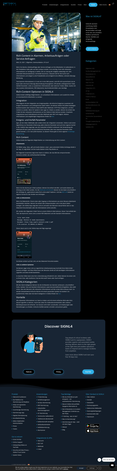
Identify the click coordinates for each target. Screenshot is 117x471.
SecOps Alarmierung (44, 402)
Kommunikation (38, 62)
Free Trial (88, 372)
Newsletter (90, 402)
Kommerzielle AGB (92, 414)
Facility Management (92, 71)
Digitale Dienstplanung (20, 415)
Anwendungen (53, 5)
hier (53, 116)
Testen (93, 5)
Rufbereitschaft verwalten (46, 422)
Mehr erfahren (92, 49)
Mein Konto (103, 5)
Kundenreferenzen (91, 105)
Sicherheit (89, 113)
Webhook (40, 446)
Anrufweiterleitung (19, 418)
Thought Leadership (92, 121)
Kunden (73, 5)
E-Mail (39, 449)
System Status (17, 455)
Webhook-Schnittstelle (46, 190)
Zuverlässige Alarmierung (21, 410)
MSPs (87, 108)
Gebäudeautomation (44, 424)
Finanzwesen (90, 74)
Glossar (88, 80)
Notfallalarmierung (91, 111)
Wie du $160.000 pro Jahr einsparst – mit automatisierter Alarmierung (71, 399)
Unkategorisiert (90, 124)
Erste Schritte (17, 439)
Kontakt (89, 400)
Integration (89, 88)
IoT (87, 91)
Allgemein (29, 62)
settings (65, 469)
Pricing (58, 372)
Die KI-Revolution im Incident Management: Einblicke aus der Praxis (71, 411)
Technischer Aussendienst (94, 116)
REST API (64, 192)
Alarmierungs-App (18, 412)
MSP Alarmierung (43, 405)
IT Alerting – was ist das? (69, 416)
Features (29, 372)
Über (85, 5)
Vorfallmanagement (44, 400)
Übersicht (41, 441)
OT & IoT (46, 62)
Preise (80, 5)
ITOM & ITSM (90, 96)
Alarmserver (41, 430)
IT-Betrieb (89, 94)
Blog (63, 430)
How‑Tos (88, 82)
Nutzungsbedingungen (94, 411)
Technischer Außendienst (45, 416)
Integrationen (64, 5)
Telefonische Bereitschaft (45, 419)
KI (86, 99)
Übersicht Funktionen (19, 397)
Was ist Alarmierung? (68, 419)
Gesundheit (89, 77)
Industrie (88, 85)
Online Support (17, 442)
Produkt (44, 5)
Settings (92, 468)
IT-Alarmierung (42, 397)
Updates (88, 127)
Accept (81, 468)
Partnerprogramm (92, 405)
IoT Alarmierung (43, 413)
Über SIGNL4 (91, 397)
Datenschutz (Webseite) (94, 408)
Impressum (90, 417)
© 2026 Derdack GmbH (19, 464)
